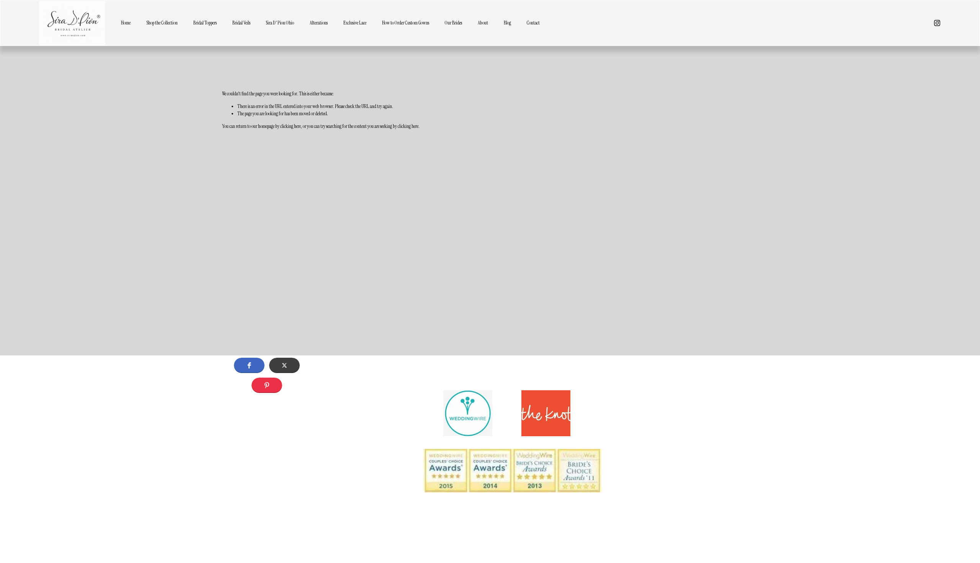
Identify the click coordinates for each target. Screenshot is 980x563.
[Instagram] (937, 23)
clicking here (290, 126)
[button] (249, 365)
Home (126, 23)
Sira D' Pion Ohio (280, 23)
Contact (533, 23)
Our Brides (453, 23)
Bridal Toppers (205, 23)
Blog (507, 23)
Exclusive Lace (354, 23)
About (483, 23)
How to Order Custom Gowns (405, 23)
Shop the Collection (162, 23)
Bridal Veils (241, 23)
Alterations (319, 23)
